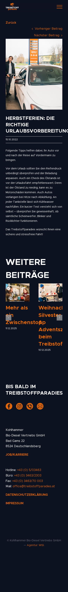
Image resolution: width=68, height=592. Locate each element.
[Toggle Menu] (59, 7)
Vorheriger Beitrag (48, 28)
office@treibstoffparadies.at (34, 486)
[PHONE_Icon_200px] (29, 405)
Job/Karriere (17, 454)
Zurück (11, 22)
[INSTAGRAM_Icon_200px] (19, 405)
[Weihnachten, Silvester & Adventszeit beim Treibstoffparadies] (50, 292)
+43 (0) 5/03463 (29, 470)
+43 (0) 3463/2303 (27, 475)
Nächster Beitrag (46, 35)
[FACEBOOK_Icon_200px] (9, 405)
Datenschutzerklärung (27, 494)
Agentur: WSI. (35, 545)
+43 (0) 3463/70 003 (27, 481)
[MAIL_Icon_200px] (40, 405)
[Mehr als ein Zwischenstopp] (17, 292)
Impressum (14, 503)
